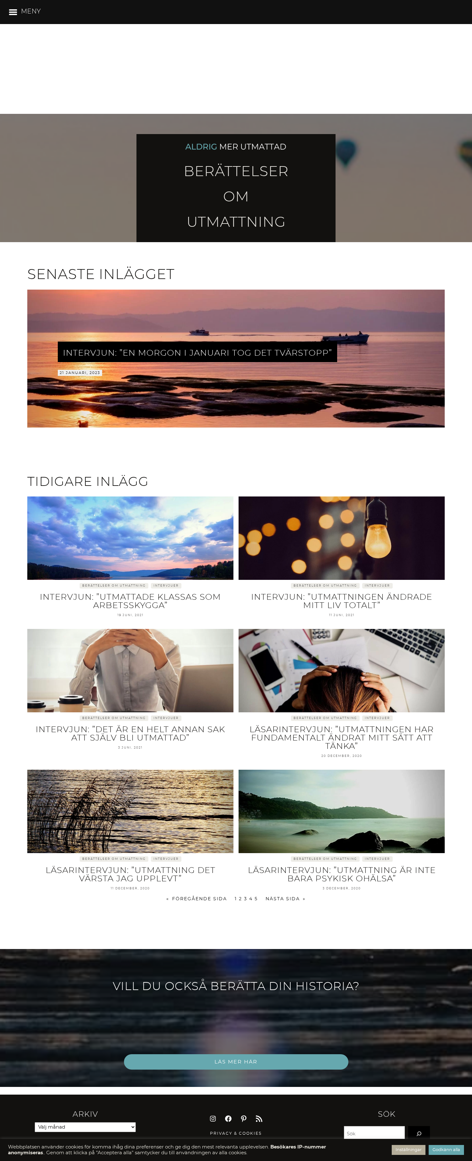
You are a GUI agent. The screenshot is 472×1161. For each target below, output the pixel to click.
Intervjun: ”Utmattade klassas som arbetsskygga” (130, 601)
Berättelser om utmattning (114, 585)
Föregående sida (196, 899)
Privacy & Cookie (234, 1133)
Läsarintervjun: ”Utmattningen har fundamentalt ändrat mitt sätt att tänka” (341, 737)
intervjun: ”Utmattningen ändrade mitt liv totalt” (341, 601)
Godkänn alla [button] (446, 1150)
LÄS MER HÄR (236, 1061)
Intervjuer (166, 585)
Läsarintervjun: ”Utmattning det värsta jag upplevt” (130, 874)
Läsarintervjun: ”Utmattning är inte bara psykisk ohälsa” (342, 874)
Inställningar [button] (409, 1150)
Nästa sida (286, 899)
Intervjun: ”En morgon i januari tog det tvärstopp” (197, 353)
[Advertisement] (236, 69)
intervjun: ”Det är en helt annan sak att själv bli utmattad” (130, 733)
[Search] (419, 1133)
